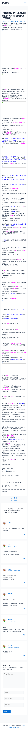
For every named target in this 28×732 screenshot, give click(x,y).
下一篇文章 (14, 501)
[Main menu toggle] (25, 3)
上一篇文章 (14, 498)
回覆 (24, 534)
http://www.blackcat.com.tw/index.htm (15, 470)
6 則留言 (4, 21)
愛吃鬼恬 (5, 3)
